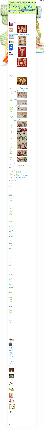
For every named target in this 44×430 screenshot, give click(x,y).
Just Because (11, 233)
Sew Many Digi (11, 288)
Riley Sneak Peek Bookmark (11, 117)
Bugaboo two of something (11, 126)
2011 (10, 151)
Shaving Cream (10, 291)
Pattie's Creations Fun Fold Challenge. (11, 140)
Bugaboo (11, 175)
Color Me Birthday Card (11, 91)
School (10, 285)
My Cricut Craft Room (11, 251)
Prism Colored (10, 271)
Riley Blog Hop (11, 100)
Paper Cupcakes (11, 256)
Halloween (11, 222)
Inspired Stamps (10, 229)
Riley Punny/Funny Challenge (11, 105)
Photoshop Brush (11, 264)
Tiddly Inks (11, 321)
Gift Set (10, 213)
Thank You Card (11, 316)
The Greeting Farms (11, 318)
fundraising (11, 207)
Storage (10, 307)
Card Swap (11, 180)
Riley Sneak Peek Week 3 (11, 110)
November (11, 76)
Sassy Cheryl (11, 281)
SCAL (10, 284)
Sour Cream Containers (11, 299)
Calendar (11, 176)
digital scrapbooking (11, 200)
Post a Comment (16, 180)
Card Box (11, 178)
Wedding (10, 331)
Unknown (16, 174)
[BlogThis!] (21, 165)
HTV (10, 226)
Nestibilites (11, 252)
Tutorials (11, 15)
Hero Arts (11, 225)
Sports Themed (10, 302)
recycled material (11, 278)
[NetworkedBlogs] (11, 54)
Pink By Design (10, 265)
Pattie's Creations (11, 258)
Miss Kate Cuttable (11, 246)
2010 (10, 152)
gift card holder (11, 212)
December (11, 74)
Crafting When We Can (11, 192)
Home (9, 15)
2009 (10, 153)
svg (10, 309)
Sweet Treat (11, 313)
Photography (14, 15)
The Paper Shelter (11, 319)
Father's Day (11, 205)
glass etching (11, 215)
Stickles (10, 306)
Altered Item (11, 157)
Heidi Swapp (11, 224)
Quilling (10, 275)
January (11, 89)
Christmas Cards (11, 183)
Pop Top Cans (11, 267)
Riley (10, 279)
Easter (10, 203)
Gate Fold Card (11, 208)
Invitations (11, 230)
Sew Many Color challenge (11, 94)
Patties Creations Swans (11, 99)
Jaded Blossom (11, 232)
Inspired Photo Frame (11, 148)
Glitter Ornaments (11, 217)
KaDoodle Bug (11, 236)
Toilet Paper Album (11, 323)
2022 (10, 66)
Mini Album (11, 244)
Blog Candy (11, 171)
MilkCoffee (11, 243)
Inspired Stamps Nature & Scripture (11, 122)
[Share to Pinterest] (23, 165)
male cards (11, 240)
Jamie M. (11, 346)
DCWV (10, 196)
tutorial (10, 326)
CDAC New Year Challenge (11, 136)
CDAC (10, 181)
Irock (10, 231)
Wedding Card (11, 332)
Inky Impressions (11, 227)
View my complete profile (10, 366)
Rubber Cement (10, 280)
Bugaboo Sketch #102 (11, 131)
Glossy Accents (10, 219)
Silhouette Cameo (11, 292)
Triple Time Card (11, 325)
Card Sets (11, 179)
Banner (10, 165)
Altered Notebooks (11, 159)
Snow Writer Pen (11, 295)
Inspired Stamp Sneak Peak (11, 143)
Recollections (11, 276)
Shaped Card (11, 289)
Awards (10, 162)
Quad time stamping (11, 274)
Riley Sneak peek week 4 (11, 108)
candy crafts (11, 177)
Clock (10, 185)
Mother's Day (11, 248)
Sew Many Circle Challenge (11, 114)
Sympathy (11, 314)
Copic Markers (10, 190)
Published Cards (11, 272)
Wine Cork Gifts (11, 150)
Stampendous (11, 303)
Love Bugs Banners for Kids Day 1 (11, 146)
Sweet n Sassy (10, 312)
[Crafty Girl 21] (11, 49)
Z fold (10, 336)
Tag (10, 315)
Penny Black (11, 261)
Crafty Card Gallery (11, 194)
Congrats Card (11, 189)
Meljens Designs (10, 242)
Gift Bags (11, 211)
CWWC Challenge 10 (11, 96)
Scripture (11, 287)
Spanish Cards (10, 301)
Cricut (10, 195)
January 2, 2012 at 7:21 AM (18, 172)
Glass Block (11, 214)
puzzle (10, 273)
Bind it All (11, 167)
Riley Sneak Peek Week (11, 120)
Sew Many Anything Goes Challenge (11, 133)
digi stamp (11, 198)
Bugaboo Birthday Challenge (11, 128)
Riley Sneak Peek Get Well (11, 112)
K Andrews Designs (11, 235)
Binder (10, 168)
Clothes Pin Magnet (11, 186)
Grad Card (11, 220)
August (11, 81)
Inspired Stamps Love (11, 103)
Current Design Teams (19, 15)
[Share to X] (22, 165)
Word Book (11, 335)
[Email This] (21, 165)
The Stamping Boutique (11, 320)
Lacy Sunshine (11, 239)
